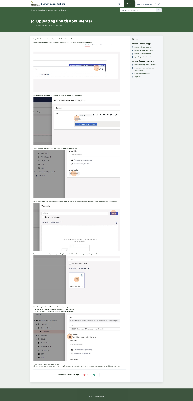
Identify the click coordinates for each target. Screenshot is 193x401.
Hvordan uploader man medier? (143, 47)
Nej (86, 375)
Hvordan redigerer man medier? (144, 50)
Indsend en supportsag (144, 4)
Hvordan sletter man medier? (143, 54)
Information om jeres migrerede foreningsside (144, 69)
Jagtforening (138, 77)
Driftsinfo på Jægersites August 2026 (145, 65)
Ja (96, 375)
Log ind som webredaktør (142, 73)
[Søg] (159, 10)
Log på (157, 4)
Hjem (120, 4)
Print (136, 39)
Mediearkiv (65, 10)
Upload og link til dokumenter (143, 57)
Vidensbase (129, 4)
